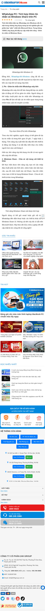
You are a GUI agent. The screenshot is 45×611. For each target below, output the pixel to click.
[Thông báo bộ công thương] (25, 605)
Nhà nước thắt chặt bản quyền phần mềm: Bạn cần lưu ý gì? (11, 273)
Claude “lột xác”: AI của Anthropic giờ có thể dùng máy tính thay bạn (32, 273)
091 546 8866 (36, 571)
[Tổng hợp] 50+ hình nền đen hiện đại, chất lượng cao (26, 377)
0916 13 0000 (15, 523)
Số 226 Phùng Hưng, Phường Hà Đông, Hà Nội (23, 462)
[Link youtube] (18, 598)
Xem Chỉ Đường (19, 457)
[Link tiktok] (23, 598)
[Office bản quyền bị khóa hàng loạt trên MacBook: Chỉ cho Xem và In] (12, 245)
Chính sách (6, 500)
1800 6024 (14, 509)
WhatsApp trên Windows (20, 76)
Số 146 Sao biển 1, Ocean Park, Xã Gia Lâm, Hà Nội (24, 453)
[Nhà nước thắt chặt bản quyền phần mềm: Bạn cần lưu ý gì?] (12, 264)
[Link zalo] (13, 599)
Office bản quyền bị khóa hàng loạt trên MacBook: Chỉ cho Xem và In (11, 254)
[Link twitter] (2, 598)
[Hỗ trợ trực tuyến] (43, 588)
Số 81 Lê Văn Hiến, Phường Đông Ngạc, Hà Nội (23, 481)
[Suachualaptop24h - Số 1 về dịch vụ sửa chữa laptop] (12, 2)
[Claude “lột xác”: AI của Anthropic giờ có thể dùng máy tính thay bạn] (33, 264)
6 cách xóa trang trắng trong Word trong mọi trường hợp (26, 371)
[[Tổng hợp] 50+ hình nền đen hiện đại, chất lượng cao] (6, 379)
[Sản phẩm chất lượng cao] (8, 606)
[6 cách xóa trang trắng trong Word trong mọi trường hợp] (6, 372)
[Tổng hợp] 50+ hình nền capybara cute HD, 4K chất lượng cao (27, 397)
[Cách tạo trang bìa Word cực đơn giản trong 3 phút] (6, 385)
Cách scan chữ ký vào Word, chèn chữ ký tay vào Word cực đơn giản (27, 391)
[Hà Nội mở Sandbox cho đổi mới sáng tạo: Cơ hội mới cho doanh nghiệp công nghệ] (33, 245)
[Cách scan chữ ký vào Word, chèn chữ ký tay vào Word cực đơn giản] (6, 392)
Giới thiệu (5, 488)
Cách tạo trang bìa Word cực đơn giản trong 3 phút (27, 384)
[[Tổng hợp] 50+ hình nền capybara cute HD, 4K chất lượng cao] (6, 399)
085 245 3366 (15, 516)
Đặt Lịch (29, 457)
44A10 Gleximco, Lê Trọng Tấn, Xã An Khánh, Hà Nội (23, 472)
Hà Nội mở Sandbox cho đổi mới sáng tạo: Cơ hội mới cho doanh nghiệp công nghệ (33, 254)
